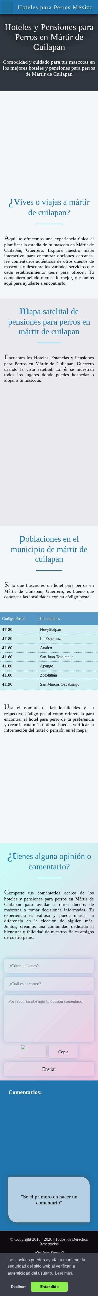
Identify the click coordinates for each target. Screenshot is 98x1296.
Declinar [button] (18, 1287)
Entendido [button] (49, 1287)
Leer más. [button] (64, 1273)
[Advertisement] (49, 140)
